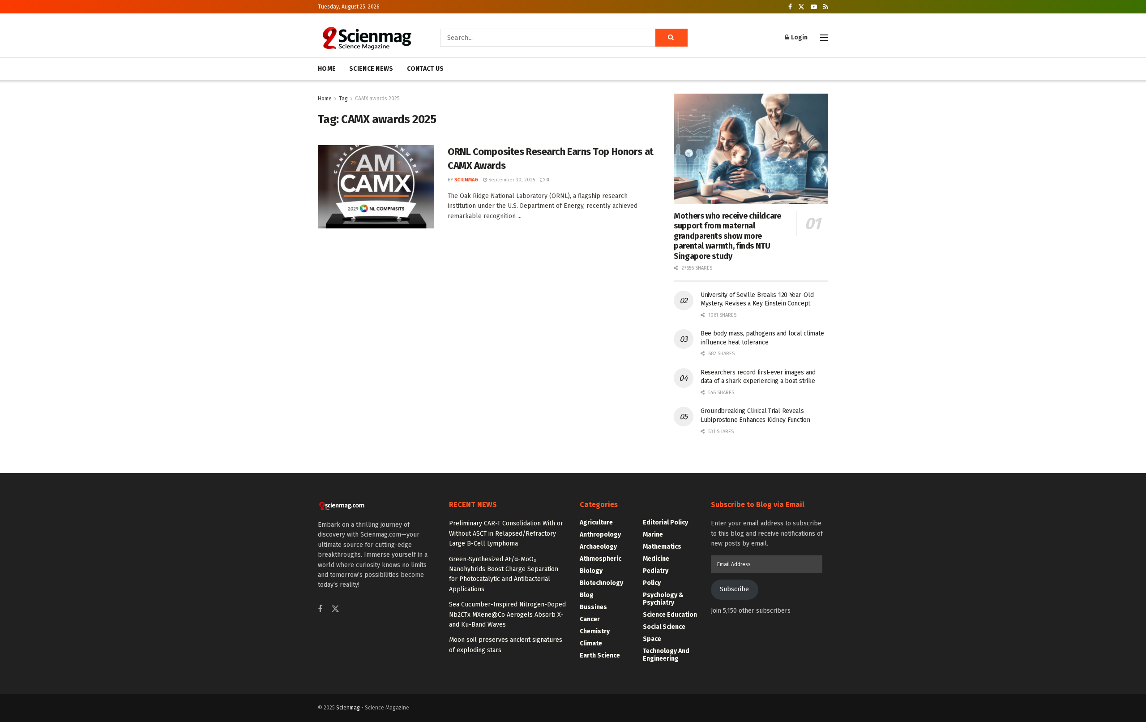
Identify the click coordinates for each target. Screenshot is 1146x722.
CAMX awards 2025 (377, 98)
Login (799, 37)
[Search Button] (671, 38)
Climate (591, 643)
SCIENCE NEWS (371, 69)
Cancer (590, 619)
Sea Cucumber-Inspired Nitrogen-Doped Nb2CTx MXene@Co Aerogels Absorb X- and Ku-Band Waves (507, 614)
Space (652, 639)
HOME (327, 69)
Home (325, 98)
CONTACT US (425, 69)
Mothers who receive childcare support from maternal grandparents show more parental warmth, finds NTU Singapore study (727, 236)
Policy (652, 583)
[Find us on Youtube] (814, 7)
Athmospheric (600, 559)
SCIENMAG (466, 180)
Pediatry (655, 571)
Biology (591, 571)
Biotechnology (601, 583)
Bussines (593, 607)
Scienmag (348, 708)
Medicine (656, 559)
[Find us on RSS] (825, 7)
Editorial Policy (665, 522)
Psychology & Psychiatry (663, 598)
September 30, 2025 (511, 180)
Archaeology (598, 546)
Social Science (664, 627)
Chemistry (595, 631)
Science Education (670, 615)
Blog (587, 595)
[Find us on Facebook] (790, 7)
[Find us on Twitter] (801, 7)
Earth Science (600, 655)
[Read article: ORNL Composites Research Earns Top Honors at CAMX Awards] (376, 186)
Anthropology (600, 534)
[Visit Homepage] (366, 37)
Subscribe (734, 589)
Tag (343, 98)
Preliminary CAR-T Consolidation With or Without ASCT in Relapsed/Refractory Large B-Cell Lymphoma (506, 533)
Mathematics (662, 546)
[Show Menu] (824, 37)
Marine (653, 534)
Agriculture (596, 522)
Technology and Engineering (666, 654)
